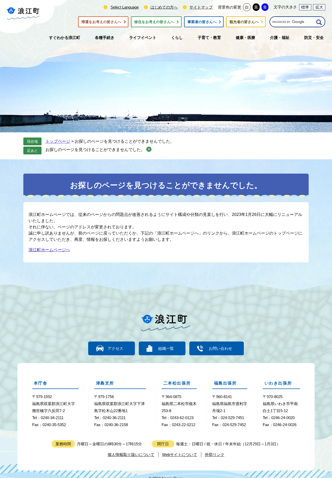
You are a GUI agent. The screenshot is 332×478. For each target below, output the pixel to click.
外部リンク (214, 454)
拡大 (319, 7)
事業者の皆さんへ (202, 22)
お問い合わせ (220, 348)
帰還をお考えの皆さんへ (101, 22)
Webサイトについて (179, 454)
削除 (148, 149)
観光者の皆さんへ (244, 22)
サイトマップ (201, 7)
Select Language (124, 7)
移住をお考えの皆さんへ (154, 22)
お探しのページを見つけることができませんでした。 (95, 149)
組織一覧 (166, 348)
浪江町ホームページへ (49, 250)
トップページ (57, 141)
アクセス (115, 348)
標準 (305, 7)
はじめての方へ (164, 7)
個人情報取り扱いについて (131, 454)
